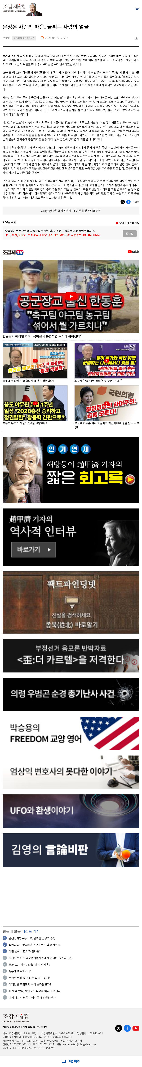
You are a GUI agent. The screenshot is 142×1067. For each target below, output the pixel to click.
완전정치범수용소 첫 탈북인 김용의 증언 (32, 938)
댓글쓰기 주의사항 (129, 223)
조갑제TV (42, 1027)
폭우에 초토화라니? (20, 971)
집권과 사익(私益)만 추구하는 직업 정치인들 (34, 945)
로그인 (129, 233)
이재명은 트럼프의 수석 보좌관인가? (30, 984)
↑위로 (135, 202)
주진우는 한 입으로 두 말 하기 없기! (29, 978)
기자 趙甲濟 (29, 1027)
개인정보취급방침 (12, 1027)
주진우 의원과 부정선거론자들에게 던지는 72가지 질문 (40, 958)
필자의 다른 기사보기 (24, 37)
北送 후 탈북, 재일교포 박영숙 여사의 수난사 (35, 991)
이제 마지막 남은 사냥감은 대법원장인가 (32, 997)
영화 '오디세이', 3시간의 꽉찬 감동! (29, 964)
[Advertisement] (71, 896)
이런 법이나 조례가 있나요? (25, 951)
